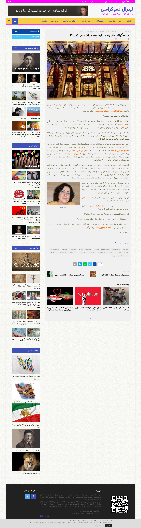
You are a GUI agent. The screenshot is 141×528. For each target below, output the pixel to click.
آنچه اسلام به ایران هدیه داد (27, 68)
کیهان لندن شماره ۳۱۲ (120, 242)
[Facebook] (33, 496)
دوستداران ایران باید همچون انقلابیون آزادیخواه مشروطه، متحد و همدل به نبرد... (34, 219)
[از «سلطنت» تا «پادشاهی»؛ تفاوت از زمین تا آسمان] (34, 78)
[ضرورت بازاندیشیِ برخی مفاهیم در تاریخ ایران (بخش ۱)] (19, 314)
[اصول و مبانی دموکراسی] (19, 78)
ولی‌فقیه (114, 256)
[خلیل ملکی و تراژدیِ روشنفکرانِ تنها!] (34, 229)
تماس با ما (83, 1)
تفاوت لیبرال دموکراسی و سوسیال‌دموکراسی (34, 103)
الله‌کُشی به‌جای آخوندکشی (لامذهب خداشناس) (34, 286)
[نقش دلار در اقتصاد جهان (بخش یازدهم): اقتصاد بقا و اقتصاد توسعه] (34, 295)
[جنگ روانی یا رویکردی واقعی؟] (34, 332)
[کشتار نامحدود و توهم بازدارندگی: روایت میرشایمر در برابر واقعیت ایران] (34, 175)
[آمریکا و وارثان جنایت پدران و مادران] (19, 278)
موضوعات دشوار (63, 253)
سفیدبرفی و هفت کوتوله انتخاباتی (115, 275)
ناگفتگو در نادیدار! (31, 166)
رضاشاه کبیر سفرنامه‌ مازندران (34, 202)
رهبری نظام (64, 249)
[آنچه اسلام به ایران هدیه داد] (26, 62)
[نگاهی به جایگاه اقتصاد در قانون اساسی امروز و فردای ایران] (19, 125)
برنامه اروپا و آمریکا (105, 249)
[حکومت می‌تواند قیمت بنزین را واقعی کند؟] (19, 295)
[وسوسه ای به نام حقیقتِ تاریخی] (19, 229)
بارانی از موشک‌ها (116, 249)
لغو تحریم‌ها (118, 253)
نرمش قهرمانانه (53, 253)
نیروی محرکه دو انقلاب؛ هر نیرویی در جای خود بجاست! (88, 308)
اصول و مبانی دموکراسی (19, 86)
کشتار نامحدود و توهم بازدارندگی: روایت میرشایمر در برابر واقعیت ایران (34, 184)
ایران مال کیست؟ (35, 118)
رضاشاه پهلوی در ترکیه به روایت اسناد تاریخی (19, 103)
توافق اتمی (96, 249)
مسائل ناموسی (83, 253)
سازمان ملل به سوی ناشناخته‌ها (19, 340)
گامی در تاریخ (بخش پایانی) (19, 202)
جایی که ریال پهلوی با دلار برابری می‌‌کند (26, 424)
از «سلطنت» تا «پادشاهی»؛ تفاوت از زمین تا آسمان (34, 86)
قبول (108, 525)
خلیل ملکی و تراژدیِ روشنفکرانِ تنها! (34, 237)
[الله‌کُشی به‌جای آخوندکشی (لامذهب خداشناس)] (34, 278)
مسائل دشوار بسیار (102, 253)
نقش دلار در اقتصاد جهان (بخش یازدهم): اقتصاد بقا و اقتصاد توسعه (34, 304)
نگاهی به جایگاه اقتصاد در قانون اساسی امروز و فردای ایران (19, 134)
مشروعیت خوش (73, 253)
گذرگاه (129, 21)
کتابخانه (44, 21)
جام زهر (81, 249)
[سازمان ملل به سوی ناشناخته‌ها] (19, 332)
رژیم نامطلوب (73, 249)
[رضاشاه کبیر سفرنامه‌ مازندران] (34, 194)
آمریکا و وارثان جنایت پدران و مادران (19, 286)
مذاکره (110, 253)
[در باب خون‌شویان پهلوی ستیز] (34, 314)
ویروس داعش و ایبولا (19, 182)
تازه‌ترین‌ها (54, 21)
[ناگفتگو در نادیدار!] (26, 159)
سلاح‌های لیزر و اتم (54, 249)
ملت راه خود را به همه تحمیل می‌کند (116, 308)
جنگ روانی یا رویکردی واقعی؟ (34, 340)
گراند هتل (125, 253)
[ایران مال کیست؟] (34, 111)
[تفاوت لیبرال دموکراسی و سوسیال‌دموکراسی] (34, 95)
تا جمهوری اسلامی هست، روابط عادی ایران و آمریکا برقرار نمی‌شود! (60, 308)
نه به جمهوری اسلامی (123, 256)
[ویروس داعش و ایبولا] (19, 175)
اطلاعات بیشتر (99, 525)
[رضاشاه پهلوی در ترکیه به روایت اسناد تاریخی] (19, 95)
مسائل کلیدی (92, 253)
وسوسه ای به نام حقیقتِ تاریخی (19, 237)
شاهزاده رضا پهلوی (68, 21)
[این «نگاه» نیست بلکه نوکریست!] (19, 210)
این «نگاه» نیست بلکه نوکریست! (19, 218)
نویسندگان (100, 21)
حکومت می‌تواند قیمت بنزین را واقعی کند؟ (19, 303)
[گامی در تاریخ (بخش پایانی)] (19, 194)
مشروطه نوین (85, 21)
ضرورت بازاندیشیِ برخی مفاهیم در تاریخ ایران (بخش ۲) (26, 266)
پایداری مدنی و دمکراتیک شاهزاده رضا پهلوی (34, 134)
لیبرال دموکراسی (117, 9)
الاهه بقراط (125, 249)
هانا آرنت (23, 118)
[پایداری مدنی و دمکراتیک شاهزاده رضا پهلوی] (34, 125)
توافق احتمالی (88, 249)
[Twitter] (27, 496)
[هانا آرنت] (19, 111)
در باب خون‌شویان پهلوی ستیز (34, 322)
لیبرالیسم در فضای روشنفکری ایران (69, 275)
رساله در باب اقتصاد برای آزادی (30, 402)
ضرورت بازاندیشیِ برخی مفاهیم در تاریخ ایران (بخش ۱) (19, 323)
